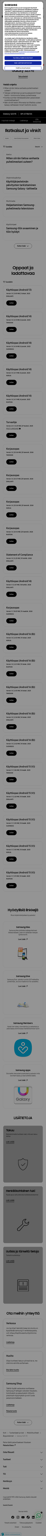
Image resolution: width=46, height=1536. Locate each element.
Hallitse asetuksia (23, 68)
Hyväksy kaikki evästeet (23, 58)
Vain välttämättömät (23, 63)
